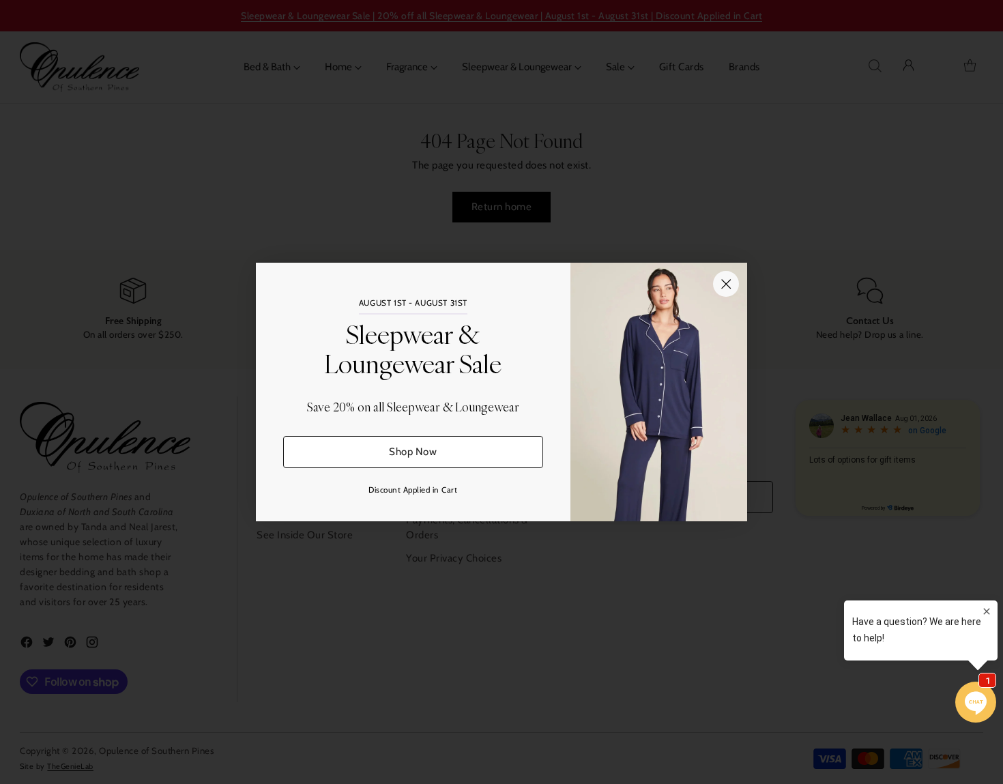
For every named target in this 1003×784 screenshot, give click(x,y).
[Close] (726, 284)
